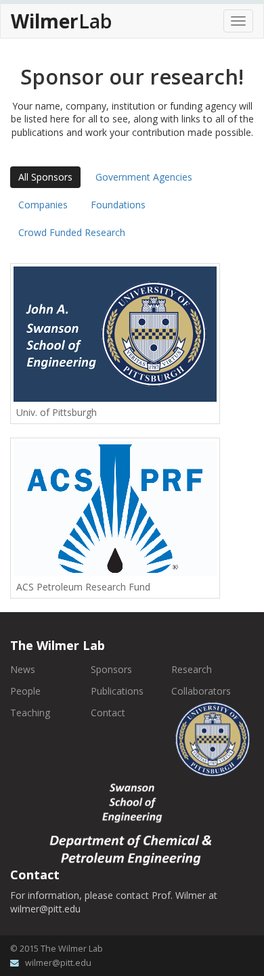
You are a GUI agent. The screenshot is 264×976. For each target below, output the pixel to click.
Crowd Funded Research (71, 232)
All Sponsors (45, 176)
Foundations (118, 204)
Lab (61, 21)
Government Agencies (143, 176)
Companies (43, 204)
